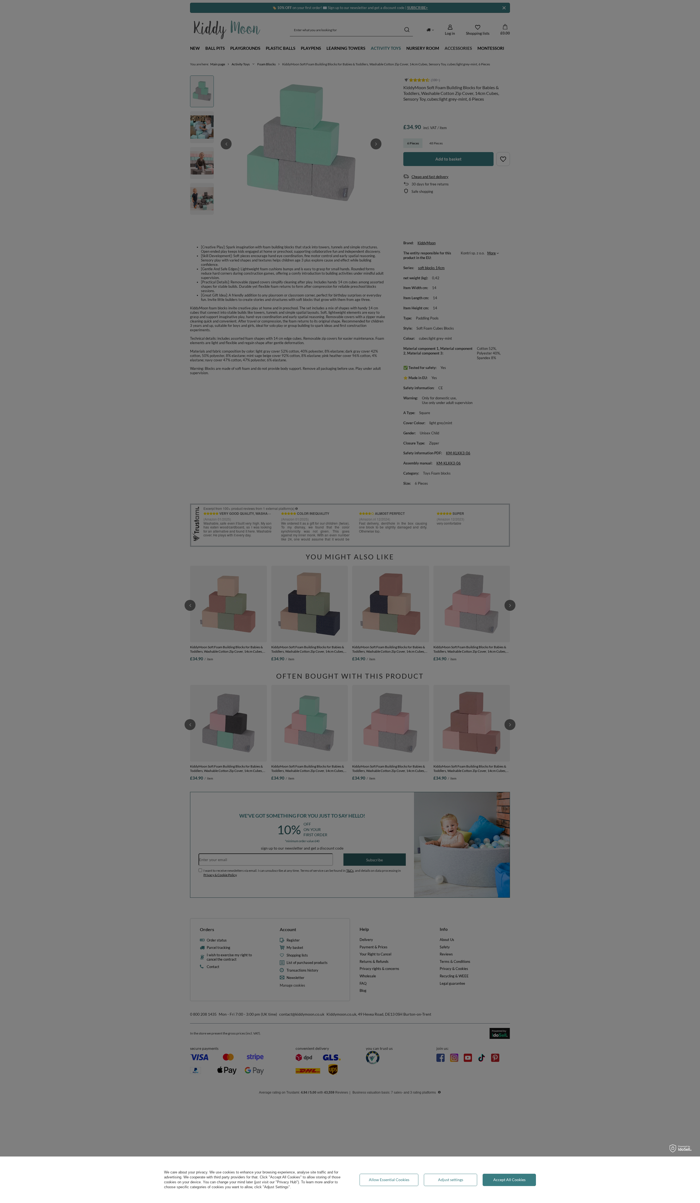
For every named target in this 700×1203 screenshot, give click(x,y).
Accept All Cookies (509, 1179)
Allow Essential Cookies (389, 1179)
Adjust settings (450, 1179)
